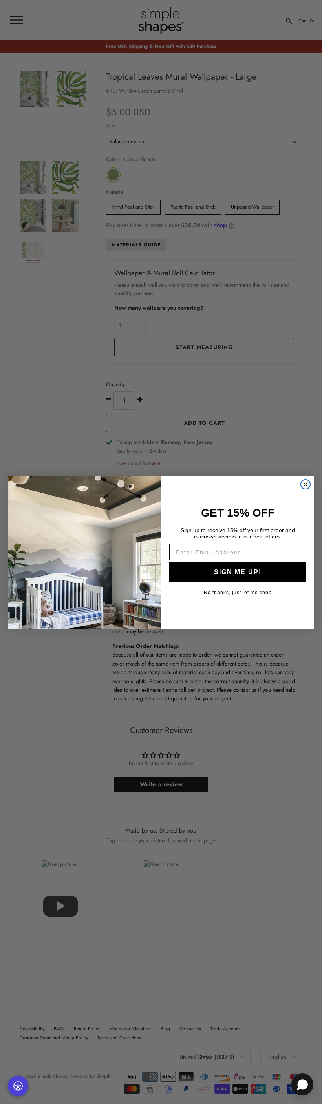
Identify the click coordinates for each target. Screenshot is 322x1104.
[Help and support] (302, 1084)
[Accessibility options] (18, 1086)
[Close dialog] (305, 484)
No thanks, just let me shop (238, 592)
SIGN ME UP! (238, 572)
